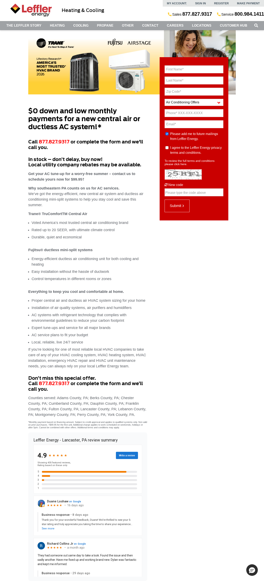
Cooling (80, 25)
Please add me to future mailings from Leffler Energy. (194, 136)
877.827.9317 (54, 142)
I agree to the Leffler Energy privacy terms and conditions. (196, 150)
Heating (57, 25)
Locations (201, 25)
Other (128, 25)
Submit (175, 206)
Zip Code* (173, 91)
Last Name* (174, 80)
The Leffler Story (23, 25)
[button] (252, 570)
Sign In (200, 3)
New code (175, 185)
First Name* (175, 69)
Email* (171, 124)
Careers (175, 25)
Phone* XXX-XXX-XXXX (184, 113)
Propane (105, 25)
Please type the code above (185, 192)
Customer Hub (233, 25)
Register (221, 3)
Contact (150, 25)
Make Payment (248, 3)
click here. (180, 164)
